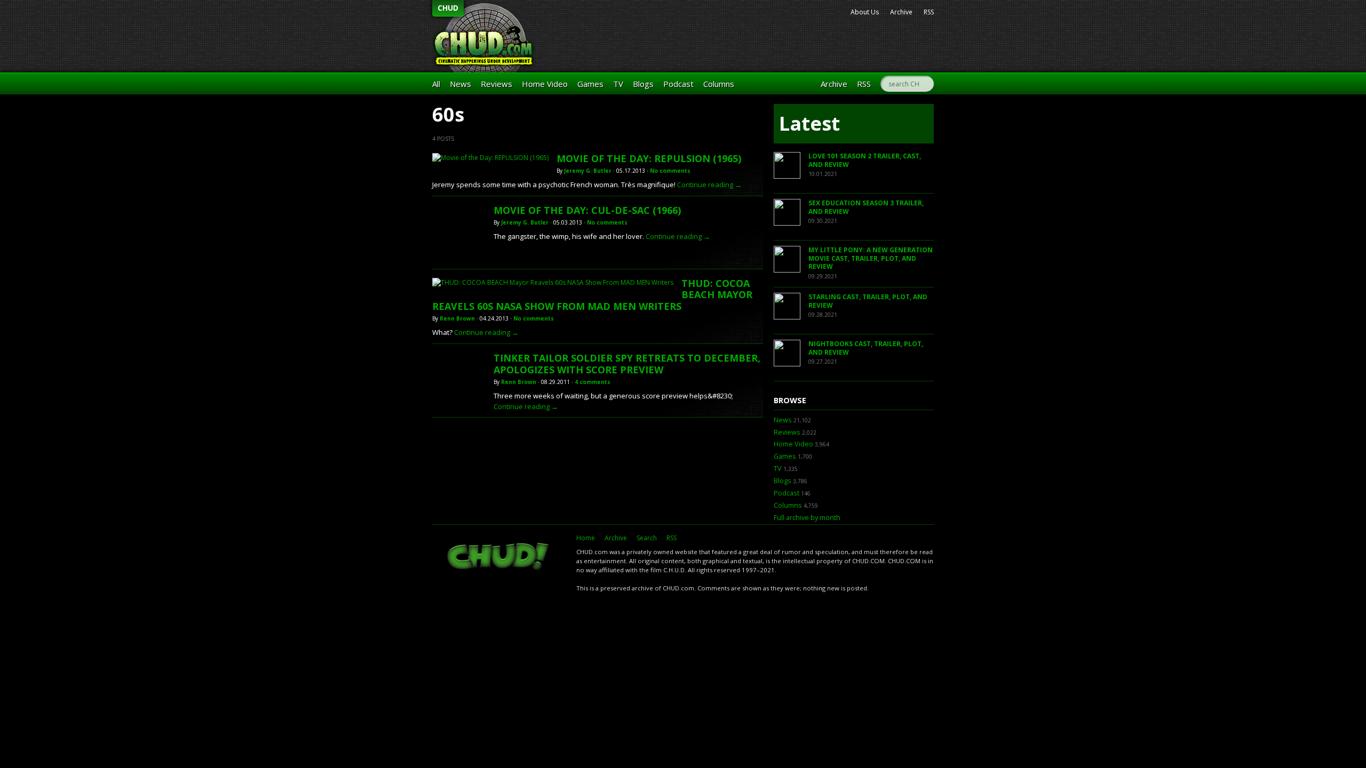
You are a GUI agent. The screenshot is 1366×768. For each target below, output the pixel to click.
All (436, 83)
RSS (929, 12)
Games (590, 83)
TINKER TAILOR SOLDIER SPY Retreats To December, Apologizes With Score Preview (627, 363)
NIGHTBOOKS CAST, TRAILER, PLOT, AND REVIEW (865, 348)
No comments (670, 170)
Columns (718, 83)
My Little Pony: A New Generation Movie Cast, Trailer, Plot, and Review (870, 258)
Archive (901, 12)
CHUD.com (499, 557)
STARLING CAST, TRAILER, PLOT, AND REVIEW (867, 301)
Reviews (496, 83)
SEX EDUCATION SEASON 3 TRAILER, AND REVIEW (866, 207)
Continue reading (709, 184)
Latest (809, 123)
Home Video (545, 83)
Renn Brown (457, 318)
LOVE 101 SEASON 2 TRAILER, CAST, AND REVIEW (864, 160)
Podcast (678, 83)
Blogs (643, 83)
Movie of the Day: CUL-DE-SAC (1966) (587, 210)
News (460, 83)
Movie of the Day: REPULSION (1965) (649, 158)
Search (647, 537)
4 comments (592, 382)
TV (618, 83)
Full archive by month (807, 517)
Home (585, 537)
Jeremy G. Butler (587, 170)
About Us (865, 12)
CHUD (448, 8)
